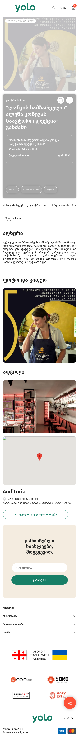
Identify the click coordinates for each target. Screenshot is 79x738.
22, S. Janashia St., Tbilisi (23, 499)
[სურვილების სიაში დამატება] (69, 100)
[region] (39, 369)
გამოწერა (39, 580)
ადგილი (50, 189)
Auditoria (14, 491)
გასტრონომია (15, 100)
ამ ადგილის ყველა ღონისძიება (35, 514)
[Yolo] (25, 7)
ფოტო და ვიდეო (31, 189)
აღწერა (12, 189)
